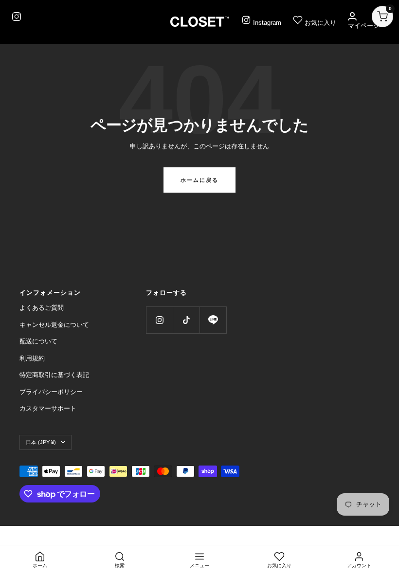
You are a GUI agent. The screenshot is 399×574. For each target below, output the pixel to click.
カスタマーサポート (47, 408)
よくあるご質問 (41, 307)
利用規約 (32, 358)
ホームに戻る (199, 180)
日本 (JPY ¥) (41, 442)
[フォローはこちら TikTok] (186, 319)
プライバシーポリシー (51, 391)
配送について (38, 341)
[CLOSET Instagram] (16, 16)
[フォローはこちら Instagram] (159, 319)
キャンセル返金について (54, 324)
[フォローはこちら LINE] (213, 319)
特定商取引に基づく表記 (54, 374)
